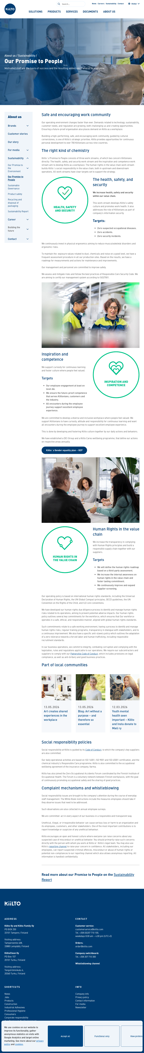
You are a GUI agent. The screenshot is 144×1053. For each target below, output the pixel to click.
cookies (19, 1044)
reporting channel (58, 846)
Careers (101, 3)
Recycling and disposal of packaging (15, 202)
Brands (12, 125)
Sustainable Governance (13, 187)
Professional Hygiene (14, 1010)
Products (9, 1000)
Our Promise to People (15, 178)
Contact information (85, 1000)
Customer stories (18, 133)
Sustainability (111, 3)
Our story (13, 142)
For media (14, 150)
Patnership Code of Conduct (84, 653)
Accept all (65, 1036)
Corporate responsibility (16, 1017)
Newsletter (80, 1007)
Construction (10, 1003)
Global (134, 3)
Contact (121, 3)
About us (10, 55)
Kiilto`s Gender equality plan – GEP (64, 450)
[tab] (35, 11)
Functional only (101, 1036)
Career (12, 219)
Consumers (10, 1014)
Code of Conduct (93, 749)
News (94, 3)
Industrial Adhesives (14, 1007)
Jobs (6, 997)
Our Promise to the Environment (15, 168)
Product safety (15, 193)
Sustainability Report (18, 211)
